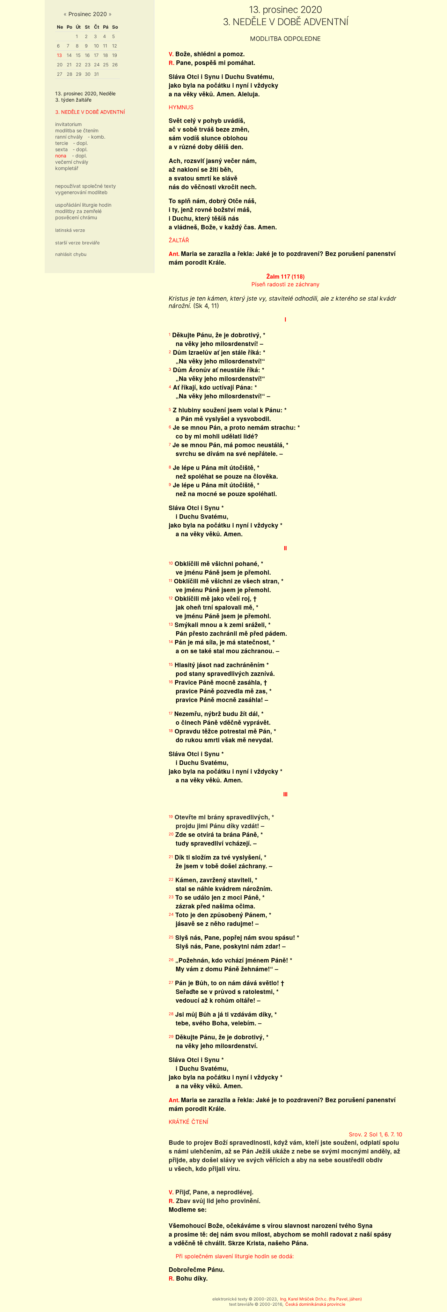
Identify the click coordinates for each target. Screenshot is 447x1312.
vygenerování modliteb (81, 192)
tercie (61, 143)
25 (106, 64)
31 (96, 74)
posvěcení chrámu (76, 217)
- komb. (96, 137)
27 (59, 74)
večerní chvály (71, 162)
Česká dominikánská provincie (315, 1304)
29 (78, 74)
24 (97, 64)
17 (96, 55)
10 (96, 46)
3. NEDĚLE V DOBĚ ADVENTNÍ (90, 112)
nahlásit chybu (71, 254)
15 (78, 55)
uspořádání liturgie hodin (83, 205)
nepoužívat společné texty (85, 186)
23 (87, 64)
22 (78, 64)
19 (114, 55)
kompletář (66, 168)
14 (69, 55)
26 (115, 64)
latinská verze (70, 230)
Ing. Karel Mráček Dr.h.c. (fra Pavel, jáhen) (321, 1299)
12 (114, 46)
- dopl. (80, 143)
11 (105, 46)
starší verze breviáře (77, 242)
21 (69, 64)
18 (105, 55)
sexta (61, 149)
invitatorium (68, 124)
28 (69, 74)
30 (87, 74)
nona (60, 156)
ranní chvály (69, 137)
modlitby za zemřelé (78, 211)
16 (87, 55)
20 (60, 64)
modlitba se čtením (76, 130)
